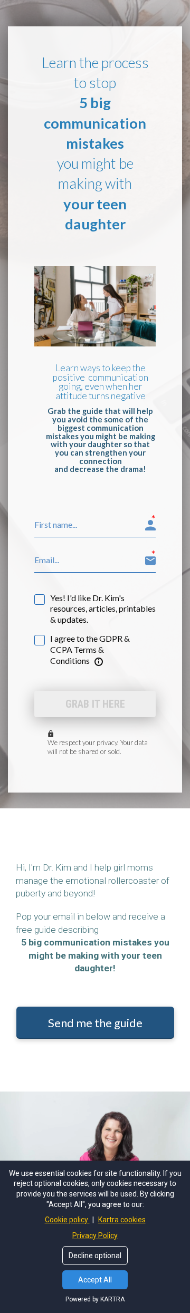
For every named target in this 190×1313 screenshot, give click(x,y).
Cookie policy (67, 1219)
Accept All (95, 1280)
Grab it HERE (95, 704)
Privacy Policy (95, 1235)
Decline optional (95, 1255)
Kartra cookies (122, 1219)
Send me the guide (95, 1023)
